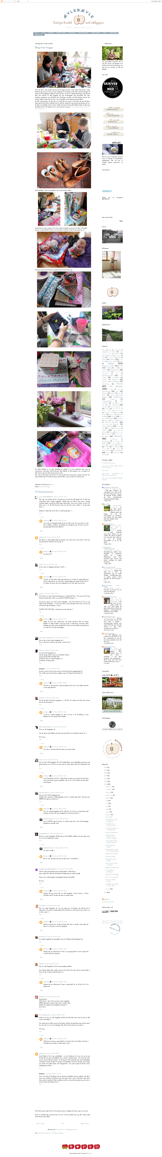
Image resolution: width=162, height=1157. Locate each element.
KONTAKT (51, 33)
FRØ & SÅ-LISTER (61, 33)
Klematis (112, 395)
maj (107, 806)
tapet (108, 452)
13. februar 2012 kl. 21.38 (59, 683)
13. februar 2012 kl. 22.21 (59, 949)
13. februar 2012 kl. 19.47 (61, 637)
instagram (114, 443)
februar (108, 815)
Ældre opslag (85, 1123)
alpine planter (119, 434)
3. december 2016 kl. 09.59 (52, 1074)
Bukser (104, 355)
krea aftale (108, 817)
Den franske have (109, 647)
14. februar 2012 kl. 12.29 (57, 1015)
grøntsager (105, 441)
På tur (118, 412)
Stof (110, 426)
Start (62, 1123)
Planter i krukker (107, 410)
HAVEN (105, 33)
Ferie (121, 361)
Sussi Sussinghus (109, 633)
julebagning (111, 445)
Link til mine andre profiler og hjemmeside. (115, 600)
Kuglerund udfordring (112, 867)
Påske (104, 414)
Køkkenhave (118, 397)
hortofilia (107, 504)
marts (108, 812)
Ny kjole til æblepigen (112, 874)
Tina (85, 107)
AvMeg (41, 698)
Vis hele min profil (107, 902)
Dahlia (119, 357)
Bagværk (116, 353)
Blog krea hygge (110, 856)
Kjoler (104, 395)
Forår (121, 366)
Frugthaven (114, 370)
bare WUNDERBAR (45, 497)
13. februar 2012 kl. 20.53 (50, 759)
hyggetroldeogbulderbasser (48, 869)
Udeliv (104, 430)
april (107, 809)
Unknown (46, 520)
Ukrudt (115, 430)
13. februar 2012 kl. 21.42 (59, 776)
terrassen (117, 452)
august (108, 798)
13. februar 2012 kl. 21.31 (59, 551)
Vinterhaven (108, 434)
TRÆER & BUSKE (95, 33)
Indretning (106, 391)
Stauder (116, 424)
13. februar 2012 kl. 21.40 (59, 747)
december (109, 786)
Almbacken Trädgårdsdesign (109, 548)
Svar (40, 513)
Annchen (41, 996)
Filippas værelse (108, 366)
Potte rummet (119, 410)
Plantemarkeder (117, 408)
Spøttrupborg (105, 424)
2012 (105, 784)
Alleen (103, 350)
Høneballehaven (109, 524)
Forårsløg (108, 368)
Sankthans (120, 418)
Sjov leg (113, 420)
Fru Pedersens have (110, 597)
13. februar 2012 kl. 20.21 (51, 698)
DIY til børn (111, 357)
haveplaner (117, 441)
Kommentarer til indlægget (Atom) (66, 1129)
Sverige (119, 426)
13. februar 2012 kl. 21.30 (59, 520)
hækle (104, 443)
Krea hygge (46, 486)
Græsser (115, 379)
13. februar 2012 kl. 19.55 (51, 650)
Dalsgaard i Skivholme (111, 487)
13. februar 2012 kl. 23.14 (51, 964)
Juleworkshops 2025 (110, 618)
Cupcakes (117, 355)
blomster (118, 436)
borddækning (113, 439)
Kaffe (119, 393)
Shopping (106, 420)
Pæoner (111, 414)
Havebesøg (115, 381)
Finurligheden (43, 833)
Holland (111, 389)
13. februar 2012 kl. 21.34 (59, 577)
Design (104, 359)
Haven (119, 384)
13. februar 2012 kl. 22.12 (53, 936)
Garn (117, 373)
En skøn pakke (112, 361)
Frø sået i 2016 (117, 371)
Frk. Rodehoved (44, 1015)
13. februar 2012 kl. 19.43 (51, 593)
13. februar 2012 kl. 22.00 (65, 869)
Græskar (104, 379)
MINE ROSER (72, 33)
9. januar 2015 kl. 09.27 (52, 1053)
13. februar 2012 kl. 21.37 (59, 619)
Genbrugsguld (107, 375)
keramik (106, 447)
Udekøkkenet (117, 428)
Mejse (81, 107)
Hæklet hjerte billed (111, 853)
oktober (108, 792)
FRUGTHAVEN (113, 33)
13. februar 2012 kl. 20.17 (52, 668)
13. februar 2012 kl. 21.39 (59, 712)
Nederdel (113, 406)
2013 (105, 781)
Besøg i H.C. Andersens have (112, 489)
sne (111, 448)
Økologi (104, 454)
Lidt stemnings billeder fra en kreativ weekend (111, 837)
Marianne (42, 936)
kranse (113, 446)
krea (41, 486)
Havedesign (105, 384)
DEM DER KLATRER (83, 33)
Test (103, 428)
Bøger (110, 355)
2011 (105, 892)
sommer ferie (106, 450)
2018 (105, 767)
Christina (38, 109)
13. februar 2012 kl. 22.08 (59, 921)
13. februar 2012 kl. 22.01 (52, 905)
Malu (113, 403)
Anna (40, 759)
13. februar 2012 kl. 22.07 (59, 891)
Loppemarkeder (107, 401)
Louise (73, 107)
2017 (105, 770)
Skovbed (120, 420)
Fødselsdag (105, 373)
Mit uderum (113, 405)
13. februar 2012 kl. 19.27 (59, 497)
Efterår (112, 359)
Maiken (41, 964)
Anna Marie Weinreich (46, 637)
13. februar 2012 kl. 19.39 (49, 564)
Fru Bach (42, 905)
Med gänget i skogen (112, 550)
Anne (42, 109)
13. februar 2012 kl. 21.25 (56, 792)
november (109, 789)
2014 (105, 778)
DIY (103, 357)
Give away (105, 470)
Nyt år (120, 407)
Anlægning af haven (109, 352)
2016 (105, 773)
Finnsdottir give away (108, 463)
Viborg (111, 432)
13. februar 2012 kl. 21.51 (60, 848)
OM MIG (43, 33)
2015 (105, 776)
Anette (41, 650)
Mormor (104, 407)
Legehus (112, 399)
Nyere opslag (40, 1123)
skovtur (104, 448)
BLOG (36, 33)
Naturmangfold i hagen (112, 588)
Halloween (105, 381)
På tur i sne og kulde (111, 877)
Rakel (77, 107)
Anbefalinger (117, 350)
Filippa (110, 364)
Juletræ (113, 393)
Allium (109, 350)
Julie (40, 564)
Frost (115, 368)
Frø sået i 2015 (106, 372)
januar (108, 889)
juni (107, 803)
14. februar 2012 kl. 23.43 (59, 1038)
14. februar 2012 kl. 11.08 (52, 996)
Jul (117, 391)
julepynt (120, 445)
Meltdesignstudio (109, 617)
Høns (119, 389)
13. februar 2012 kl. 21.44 (59, 809)
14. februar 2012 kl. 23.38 (59, 982)
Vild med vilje (119, 432)
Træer (109, 428)
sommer (118, 448)
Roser (111, 418)
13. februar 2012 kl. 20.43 (58, 727)
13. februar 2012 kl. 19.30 (52, 537)
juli (107, 800)
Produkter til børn (109, 412)
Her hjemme (116, 386)
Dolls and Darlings (45, 727)
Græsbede (116, 377)
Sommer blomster (112, 422)
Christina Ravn (44, 792)
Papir (107, 408)
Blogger (90, 1153)
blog (106, 436)
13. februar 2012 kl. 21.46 (60, 819)
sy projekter (118, 451)
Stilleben (104, 426)
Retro (113, 416)
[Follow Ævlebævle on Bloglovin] (107, 192)
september (109, 795)
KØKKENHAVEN (39, 34)
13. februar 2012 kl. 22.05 (59, 856)
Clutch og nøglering (111, 832)
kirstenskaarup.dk (109, 567)
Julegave (104, 393)
